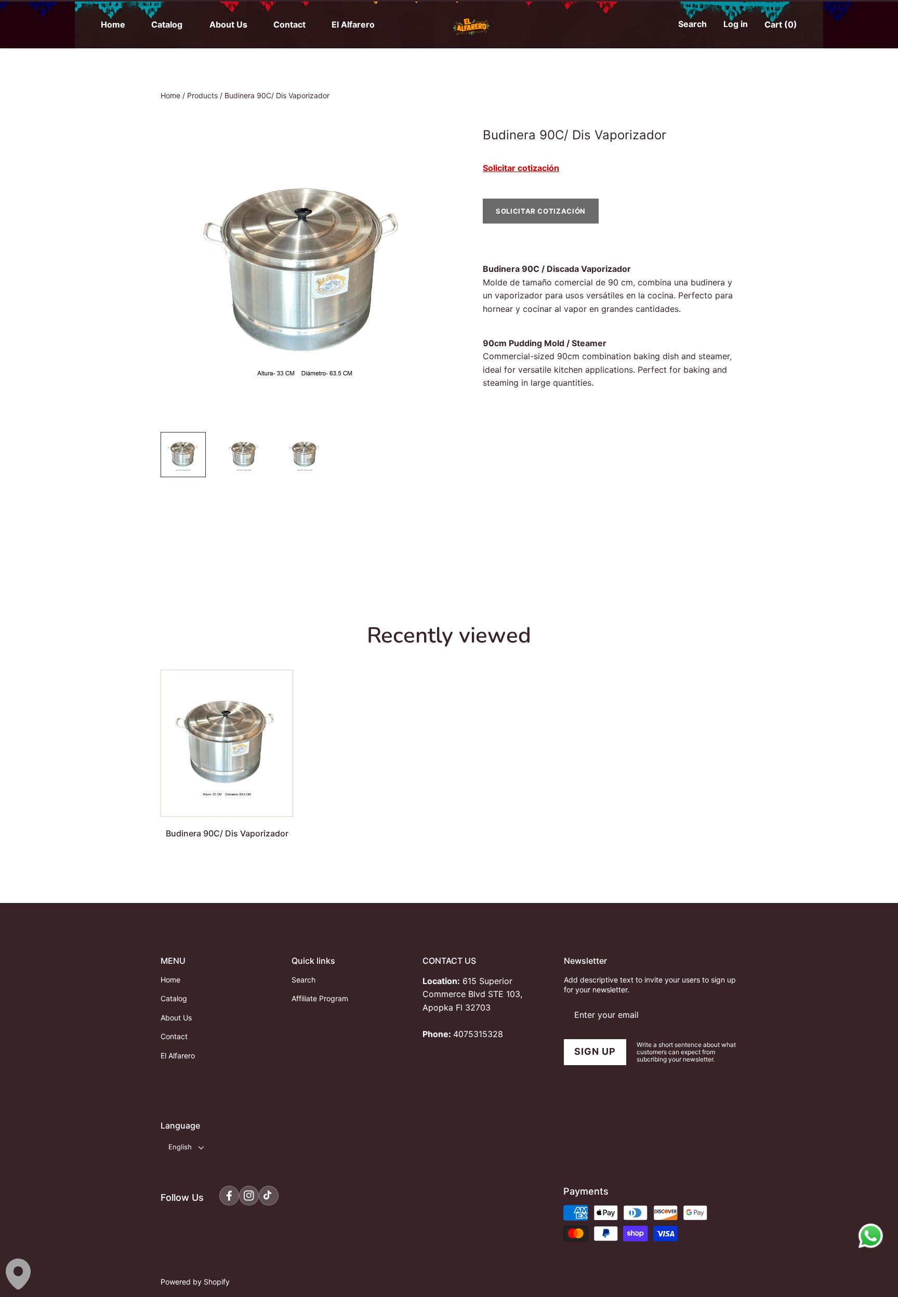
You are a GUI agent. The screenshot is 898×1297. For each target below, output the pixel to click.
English (180, 1147)
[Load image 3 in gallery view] (304, 454)
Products (202, 95)
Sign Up (594, 1051)
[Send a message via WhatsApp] (870, 1236)
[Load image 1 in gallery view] (183, 454)
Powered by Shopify (195, 1281)
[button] (690, 25)
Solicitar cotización (521, 168)
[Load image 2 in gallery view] (244, 454)
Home (170, 95)
